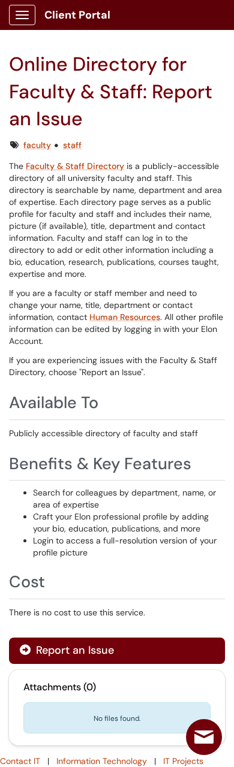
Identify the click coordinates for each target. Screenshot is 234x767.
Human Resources (124, 317)
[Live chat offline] (204, 737)
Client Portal (77, 15)
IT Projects (183, 761)
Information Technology (101, 761)
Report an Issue (73, 650)
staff (72, 145)
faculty (37, 145)
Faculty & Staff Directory (75, 166)
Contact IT (20, 761)
